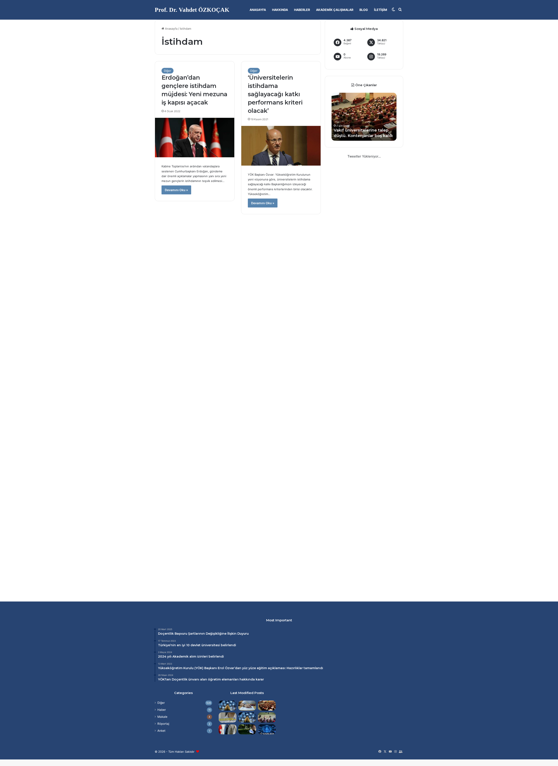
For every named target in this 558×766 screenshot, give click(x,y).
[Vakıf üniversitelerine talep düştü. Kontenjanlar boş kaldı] (267, 706)
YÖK (199, 668)
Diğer (167, 70)
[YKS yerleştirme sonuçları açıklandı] (247, 729)
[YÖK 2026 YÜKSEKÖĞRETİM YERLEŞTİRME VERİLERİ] (267, 717)
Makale (162, 716)
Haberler (302, 10)
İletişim (380, 10)
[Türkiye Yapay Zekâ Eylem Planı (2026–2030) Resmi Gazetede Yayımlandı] (247, 717)
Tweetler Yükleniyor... (364, 156)
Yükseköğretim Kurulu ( (177, 668)
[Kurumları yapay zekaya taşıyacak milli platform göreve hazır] (267, 729)
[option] (364, 117)
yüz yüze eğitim (254, 668)
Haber (161, 709)
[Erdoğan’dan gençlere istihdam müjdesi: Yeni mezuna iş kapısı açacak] (194, 138)
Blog (363, 10)
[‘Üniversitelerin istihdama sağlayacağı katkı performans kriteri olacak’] (281, 146)
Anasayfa (258, 10)
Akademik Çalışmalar (334, 10)
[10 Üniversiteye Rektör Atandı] (227, 729)
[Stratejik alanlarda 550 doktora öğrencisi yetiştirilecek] (227, 706)
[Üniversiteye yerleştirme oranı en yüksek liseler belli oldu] (247, 706)
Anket (161, 730)
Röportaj (163, 723)
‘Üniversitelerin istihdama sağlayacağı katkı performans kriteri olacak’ (275, 94)
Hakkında (280, 10)
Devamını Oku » (176, 190)
